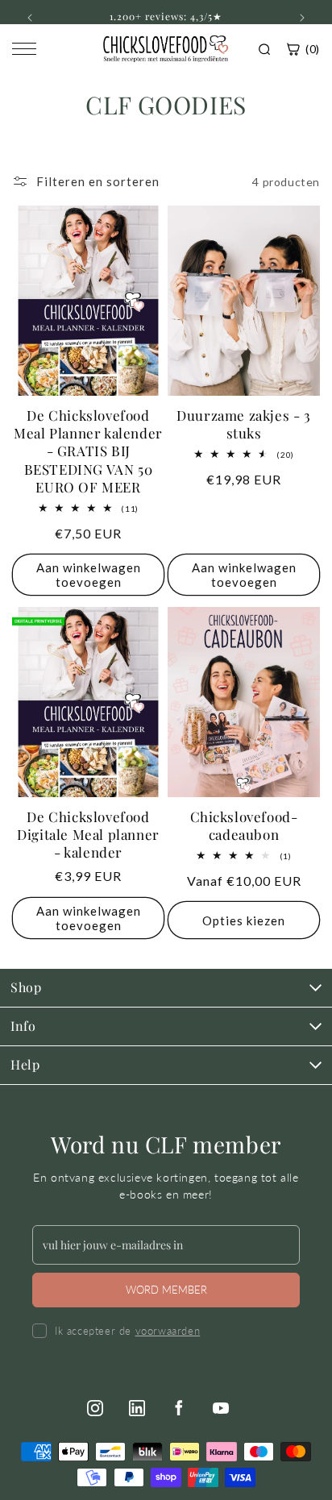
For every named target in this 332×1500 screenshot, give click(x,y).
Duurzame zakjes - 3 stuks (243, 424)
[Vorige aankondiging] (30, 17)
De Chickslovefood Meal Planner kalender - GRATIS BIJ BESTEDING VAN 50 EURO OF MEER (88, 450)
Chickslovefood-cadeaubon (244, 825)
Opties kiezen (243, 920)
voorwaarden (168, 1330)
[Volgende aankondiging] (302, 17)
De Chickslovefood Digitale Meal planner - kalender (88, 834)
